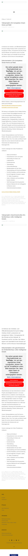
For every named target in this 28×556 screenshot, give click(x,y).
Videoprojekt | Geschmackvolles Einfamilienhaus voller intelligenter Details (14, 217)
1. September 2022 (5, 221)
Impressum (4, 499)
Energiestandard (9, 198)
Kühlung (16, 201)
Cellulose (12, 197)
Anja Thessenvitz (11, 27)
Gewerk (22, 198)
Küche (14, 201)
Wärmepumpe (23, 203)
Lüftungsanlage (21, 201)
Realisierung (6, 203)
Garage (19, 198)
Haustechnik (7, 199)
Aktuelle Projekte (7, 196)
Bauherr (16, 196)
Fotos (3, 510)
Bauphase (19, 196)
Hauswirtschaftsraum (12, 199)
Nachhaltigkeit (11, 202)
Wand (19, 203)
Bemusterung (8, 197)
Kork (12, 201)
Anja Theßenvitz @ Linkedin (12, 541)
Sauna (10, 203)
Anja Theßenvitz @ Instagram (19, 541)
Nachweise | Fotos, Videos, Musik (9, 522)
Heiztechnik (18, 199)
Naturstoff (19, 202)
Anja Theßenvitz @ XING (14, 541)
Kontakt (3, 497)
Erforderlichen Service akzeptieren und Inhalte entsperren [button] (14, 95)
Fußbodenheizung (15, 198)
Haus (25, 198)
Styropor (16, 203)
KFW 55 (9, 201)
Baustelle (22, 196)
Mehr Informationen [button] (14, 88)
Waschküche (4, 204)
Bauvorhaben (4, 197)
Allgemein (6, 471)
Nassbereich (16, 202)
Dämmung (22, 197)
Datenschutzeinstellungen (7, 535)
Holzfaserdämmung (5, 201)
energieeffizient (4, 198)
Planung (23, 202)
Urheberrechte (5, 520)
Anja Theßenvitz (5, 508)
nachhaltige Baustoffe (5, 202)
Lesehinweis (4, 524)
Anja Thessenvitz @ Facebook (9, 541)
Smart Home (13, 203)
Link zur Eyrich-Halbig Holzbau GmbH (11, 191)
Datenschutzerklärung (6, 533)
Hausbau (3, 199)
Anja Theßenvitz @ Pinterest (16, 541)
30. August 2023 (4, 27)
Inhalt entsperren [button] (14, 91)
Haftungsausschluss (6, 518)
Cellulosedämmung (17, 197)
